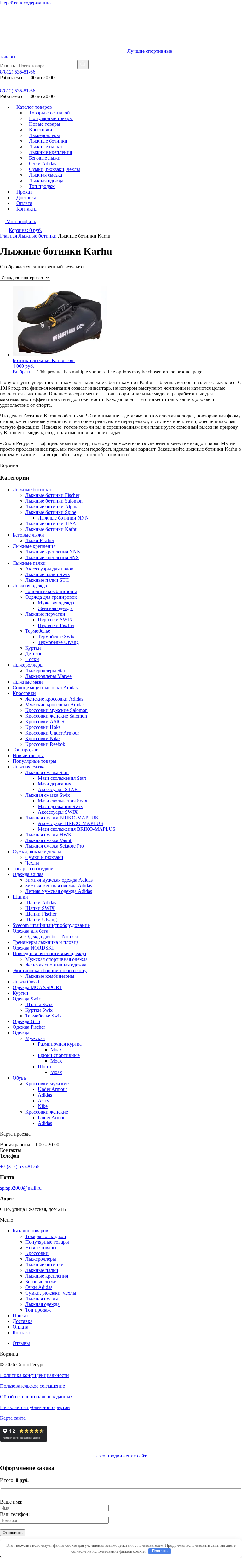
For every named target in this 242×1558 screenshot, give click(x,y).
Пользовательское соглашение (32, 1386)
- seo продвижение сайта (122, 1455)
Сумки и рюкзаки (44, 857)
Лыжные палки (29, 563)
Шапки (20, 897)
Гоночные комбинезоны (51, 591)
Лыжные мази (28, 682)
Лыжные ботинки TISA (50, 523)
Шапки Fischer (40, 914)
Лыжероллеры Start (45, 670)
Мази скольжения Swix (62, 800)
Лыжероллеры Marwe (48, 676)
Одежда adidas (28, 874)
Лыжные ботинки (37, 236)
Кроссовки (24, 693)
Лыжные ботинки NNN (63, 517)
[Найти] (83, 64)
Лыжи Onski (26, 981)
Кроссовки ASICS (44, 721)
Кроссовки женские (46, 1112)
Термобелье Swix (56, 636)
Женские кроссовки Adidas (54, 699)
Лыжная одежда (30, 585)
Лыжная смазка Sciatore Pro (54, 846)
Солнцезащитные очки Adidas (45, 687)
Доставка (22, 1321)
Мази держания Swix (60, 806)
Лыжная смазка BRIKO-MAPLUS (61, 817)
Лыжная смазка (29, 766)
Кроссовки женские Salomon (56, 715)
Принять (160, 1551)
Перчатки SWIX (55, 619)
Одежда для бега (30, 930)
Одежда (21, 1032)
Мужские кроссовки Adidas (54, 704)
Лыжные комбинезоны (49, 976)
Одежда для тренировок (51, 597)
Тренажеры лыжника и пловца (46, 942)
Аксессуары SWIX (58, 812)
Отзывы (21, 1343)
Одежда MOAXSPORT (37, 987)
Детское (33, 653)
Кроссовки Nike (42, 738)
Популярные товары (34, 761)
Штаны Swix (39, 1004)
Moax (56, 1049)
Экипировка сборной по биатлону (50, 970)
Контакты (26, 209)
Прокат (20, 1315)
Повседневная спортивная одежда (49, 953)
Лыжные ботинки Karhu (51, 529)
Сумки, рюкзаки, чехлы (50, 1293)
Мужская (35, 1038)
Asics (43, 1100)
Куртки (33, 648)
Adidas (45, 1095)
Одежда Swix (27, 998)
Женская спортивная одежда (55, 964)
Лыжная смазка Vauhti (48, 840)
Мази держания (54, 783)
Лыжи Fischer (39, 540)
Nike (43, 1106)
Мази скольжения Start (62, 778)
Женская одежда (55, 608)
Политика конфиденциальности (34, 1375)
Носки (32, 659)
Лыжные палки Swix (47, 574)
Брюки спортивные (59, 1055)
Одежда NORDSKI (33, 947)
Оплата (20, 1327)
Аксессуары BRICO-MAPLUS (70, 823)
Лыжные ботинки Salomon (54, 501)
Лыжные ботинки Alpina (51, 506)
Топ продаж (42, 186)
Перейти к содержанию (25, 2)
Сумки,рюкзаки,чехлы (37, 851)
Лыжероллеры (28, 665)
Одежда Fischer (29, 1027)
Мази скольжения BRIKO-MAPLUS (76, 829)
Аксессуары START (59, 789)
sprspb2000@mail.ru (21, 1188)
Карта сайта (13, 1418)
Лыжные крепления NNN (53, 551)
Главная (8, 236)
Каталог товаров (30, 1230)
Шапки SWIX (40, 908)
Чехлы (32, 863)
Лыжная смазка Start (47, 772)
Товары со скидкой (33, 868)
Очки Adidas (38, 1287)
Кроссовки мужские (47, 1083)
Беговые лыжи (28, 534)
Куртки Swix (39, 1010)
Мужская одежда (56, 602)
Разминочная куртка (60, 1044)
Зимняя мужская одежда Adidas (59, 880)
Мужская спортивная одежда (56, 959)
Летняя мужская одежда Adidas (58, 891)
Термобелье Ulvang (58, 642)
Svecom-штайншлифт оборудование (51, 925)
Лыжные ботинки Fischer (52, 495)
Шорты (46, 1066)
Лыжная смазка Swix (47, 795)
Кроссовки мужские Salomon (56, 710)
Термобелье (37, 631)
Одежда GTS (26, 1021)
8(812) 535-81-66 (17, 71)
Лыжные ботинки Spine (50, 512)
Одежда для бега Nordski (51, 936)
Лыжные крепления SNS (52, 557)
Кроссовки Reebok (45, 744)
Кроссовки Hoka (43, 727)
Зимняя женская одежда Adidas (58, 885)
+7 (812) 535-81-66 (19, 1166)
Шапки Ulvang (41, 919)
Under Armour (52, 1089)
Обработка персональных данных (36, 1396)
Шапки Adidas (40, 902)
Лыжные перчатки (45, 614)
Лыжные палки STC (47, 580)
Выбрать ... (24, 371)
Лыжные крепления (34, 546)
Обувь (19, 1078)
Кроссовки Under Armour (52, 732)
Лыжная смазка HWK (48, 834)
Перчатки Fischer (56, 625)
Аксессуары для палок (49, 568)
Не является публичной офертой (35, 1407)
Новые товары (28, 755)
